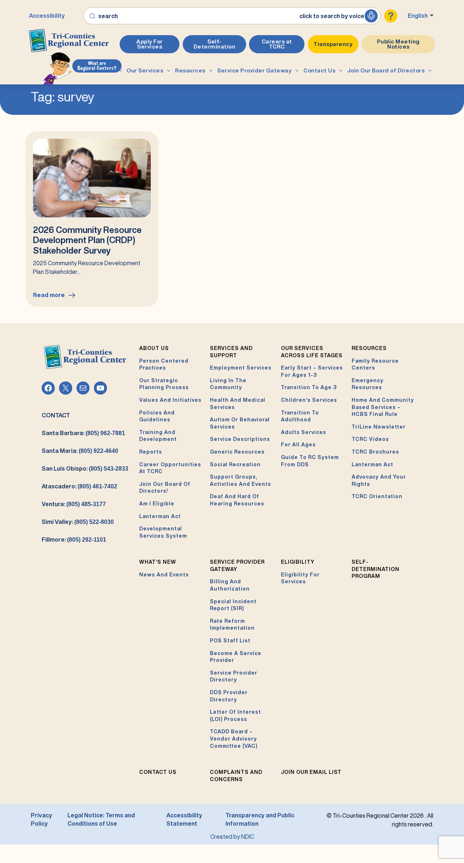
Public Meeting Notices (398, 44)
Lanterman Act (160, 516)
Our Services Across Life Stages (312, 352)
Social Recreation (235, 464)
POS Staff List (230, 640)
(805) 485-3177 (86, 504)
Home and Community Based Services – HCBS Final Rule (383, 407)
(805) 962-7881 (105, 433)
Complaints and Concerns (236, 776)
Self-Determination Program (375, 569)
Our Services (145, 70)
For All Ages (298, 444)
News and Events (164, 574)
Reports (150, 451)
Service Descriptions (240, 439)
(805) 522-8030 (94, 522)
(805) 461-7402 (97, 486)
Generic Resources (237, 451)
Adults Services (303, 432)
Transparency (333, 44)
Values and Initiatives (170, 400)
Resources (190, 70)
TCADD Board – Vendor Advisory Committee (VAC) (233, 738)
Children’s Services (309, 400)
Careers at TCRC (277, 44)
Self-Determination (215, 44)
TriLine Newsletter (379, 426)
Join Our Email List (311, 772)
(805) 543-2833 (108, 469)
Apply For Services (149, 44)
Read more (52, 299)
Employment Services (241, 367)
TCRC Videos (370, 439)
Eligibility (298, 561)
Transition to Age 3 (309, 387)
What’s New (157, 561)
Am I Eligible (156, 503)
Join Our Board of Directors (386, 70)
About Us (102, 70)
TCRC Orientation (377, 496)
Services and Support (231, 352)
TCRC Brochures (375, 451)
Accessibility (47, 15)
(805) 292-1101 (86, 540)
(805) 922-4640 (98, 451)
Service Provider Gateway (254, 70)
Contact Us (319, 70)
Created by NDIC (232, 836)
